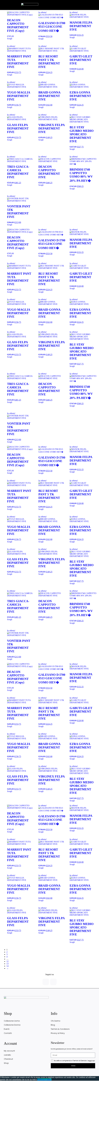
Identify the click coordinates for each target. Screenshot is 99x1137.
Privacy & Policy (58, 1033)
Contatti (8, 1033)
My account (9, 1051)
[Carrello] (88, 3)
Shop (6, 1063)
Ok (38, 1079)
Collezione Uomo (12, 1021)
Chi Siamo (55, 1021)
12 (7, 961)
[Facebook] (46, 982)
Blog (53, 1025)
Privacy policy (46, 1079)
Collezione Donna (12, 1025)
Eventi (6, 1029)
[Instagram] (53, 982)
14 (7, 966)
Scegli (9, 38)
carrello (7, 1055)
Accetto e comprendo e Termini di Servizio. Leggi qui (74, 1060)
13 (7, 964)
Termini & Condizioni (60, 1029)
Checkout (8, 1059)
